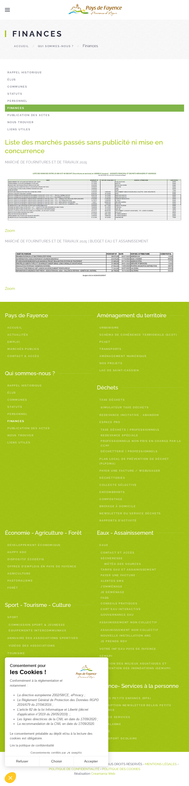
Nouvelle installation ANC (126, 635)
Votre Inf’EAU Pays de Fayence (127, 649)
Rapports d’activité (118, 520)
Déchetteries (112, 478)
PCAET (104, 342)
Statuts (14, 93)
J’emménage (112, 586)
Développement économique (34, 545)
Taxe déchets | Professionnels (130, 429)
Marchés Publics (23, 349)
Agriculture (19, 573)
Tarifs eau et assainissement (128, 569)
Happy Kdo (17, 552)
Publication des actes (28, 115)
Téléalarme (110, 724)
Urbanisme (109, 327)
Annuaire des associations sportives (42, 638)
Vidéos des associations (32, 645)
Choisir (56, 761)
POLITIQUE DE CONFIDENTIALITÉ (74, 769)
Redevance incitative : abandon (129, 415)
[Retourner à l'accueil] (94, 10)
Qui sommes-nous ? (56, 46)
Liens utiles (19, 129)
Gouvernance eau (117, 614)
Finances (15, 108)
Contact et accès (118, 552)
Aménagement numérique (123, 356)
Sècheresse (112, 558)
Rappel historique (24, 72)
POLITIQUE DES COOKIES (121, 769)
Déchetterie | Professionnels (129, 451)
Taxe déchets (112, 399)
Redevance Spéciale (119, 435)
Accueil (21, 46)
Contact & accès (23, 356)
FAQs (105, 597)
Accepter (91, 761)
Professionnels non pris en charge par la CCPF (141, 443)
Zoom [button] (10, 230)
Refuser (22, 761)
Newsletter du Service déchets (130, 513)
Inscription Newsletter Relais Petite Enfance (135, 708)
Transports (110, 349)
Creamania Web (103, 773)
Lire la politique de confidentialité (32, 745)
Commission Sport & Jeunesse (37, 624)
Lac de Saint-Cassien (119, 370)
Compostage (111, 499)
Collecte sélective (118, 485)
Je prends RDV (114, 641)
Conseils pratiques (119, 603)
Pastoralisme (20, 580)
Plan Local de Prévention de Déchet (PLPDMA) (134, 461)
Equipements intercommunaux (37, 630)
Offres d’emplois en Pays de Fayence (42, 566)
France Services (114, 717)
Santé (104, 731)
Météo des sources (122, 564)
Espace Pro (109, 422)
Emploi (13, 342)
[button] (10, 778)
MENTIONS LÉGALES (161, 764)
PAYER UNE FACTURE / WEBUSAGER (129, 470)
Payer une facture (118, 575)
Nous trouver (20, 122)
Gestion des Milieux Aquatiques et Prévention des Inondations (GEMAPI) (136, 666)
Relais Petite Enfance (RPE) (125, 698)
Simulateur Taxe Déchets (125, 407)
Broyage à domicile (117, 506)
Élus (11, 79)
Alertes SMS (112, 581)
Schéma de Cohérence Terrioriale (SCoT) (138, 334)
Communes (17, 86)
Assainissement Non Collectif (129, 630)
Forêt (12, 587)
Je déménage (113, 592)
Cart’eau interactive (121, 609)
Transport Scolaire (118, 738)
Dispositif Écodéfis (25, 559)
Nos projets (111, 363)
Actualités (17, 334)
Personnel (17, 101)
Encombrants (112, 492)
